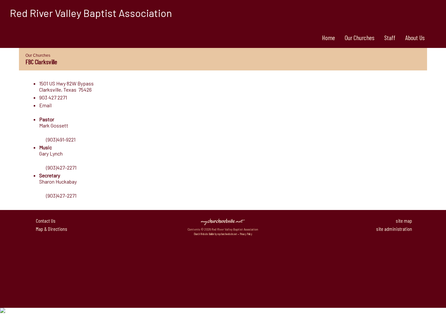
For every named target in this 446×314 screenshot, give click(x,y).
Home (328, 37)
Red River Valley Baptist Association (91, 13)
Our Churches (359, 37)
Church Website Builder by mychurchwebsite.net (215, 234)
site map (404, 220)
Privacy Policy (246, 234)
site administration (394, 229)
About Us (415, 37)
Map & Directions (50, 229)
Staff (389, 37)
